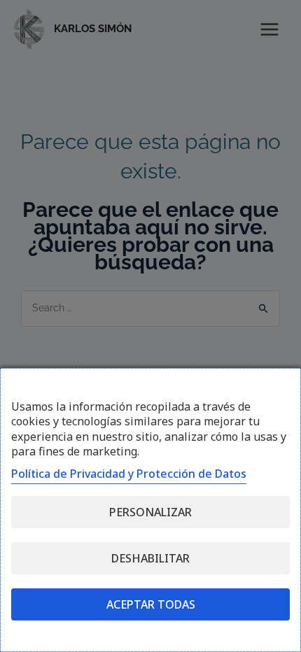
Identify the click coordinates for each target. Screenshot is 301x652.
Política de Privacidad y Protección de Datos (128, 473)
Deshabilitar (150, 558)
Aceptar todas (150, 604)
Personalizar (150, 512)
